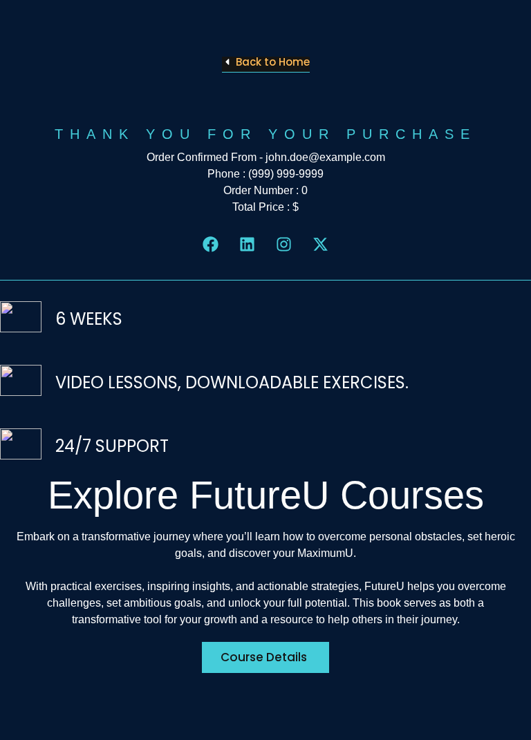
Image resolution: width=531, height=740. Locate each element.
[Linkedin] (247, 244)
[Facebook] (210, 244)
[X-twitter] (320, 244)
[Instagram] (284, 244)
